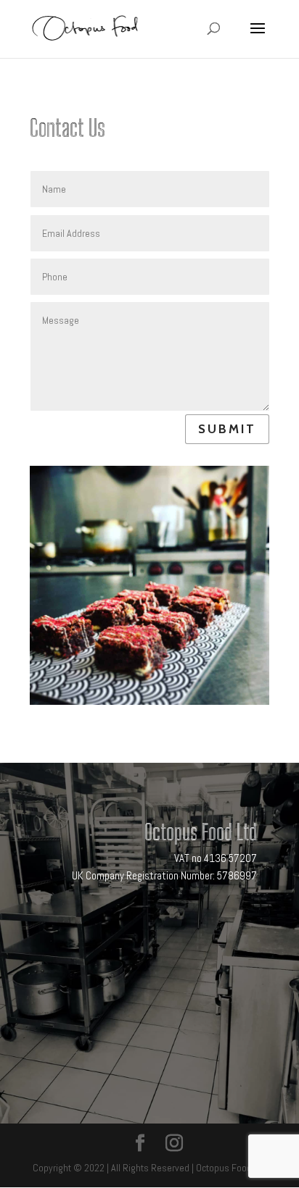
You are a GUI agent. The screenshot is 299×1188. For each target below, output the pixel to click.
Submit (227, 429)
